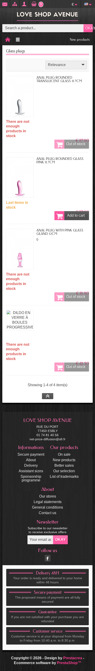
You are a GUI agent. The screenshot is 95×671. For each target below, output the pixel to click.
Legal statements (48, 502)
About (31, 460)
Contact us (47, 513)
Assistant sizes (31, 471)
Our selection (64, 471)
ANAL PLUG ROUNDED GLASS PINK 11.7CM (59, 160)
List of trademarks (64, 476)
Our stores (47, 496)
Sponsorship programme (31, 478)
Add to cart (76, 215)
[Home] (8, 39)
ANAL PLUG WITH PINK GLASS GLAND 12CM (59, 232)
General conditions (47, 507)
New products (80, 39)
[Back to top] (47, 396)
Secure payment (31, 454)
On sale (64, 454)
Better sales (64, 465)
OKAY (89, 28)
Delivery (31, 465)
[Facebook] (47, 558)
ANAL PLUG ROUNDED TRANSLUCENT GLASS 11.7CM (59, 79)
